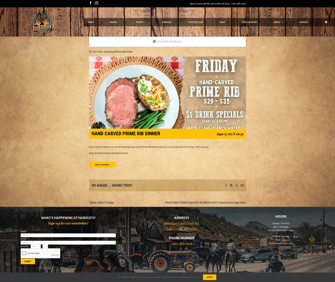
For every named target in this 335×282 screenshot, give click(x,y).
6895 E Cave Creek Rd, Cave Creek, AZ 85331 (210, 3)
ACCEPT (210, 277)
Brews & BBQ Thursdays (102, 202)
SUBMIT (27, 261)
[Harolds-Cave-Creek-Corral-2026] (42, 11)
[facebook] (90, 3)
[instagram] (96, 3)
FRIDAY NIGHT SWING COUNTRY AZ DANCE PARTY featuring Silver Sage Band (205, 202)
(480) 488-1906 (181, 243)
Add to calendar (102, 165)
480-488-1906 (239, 3)
